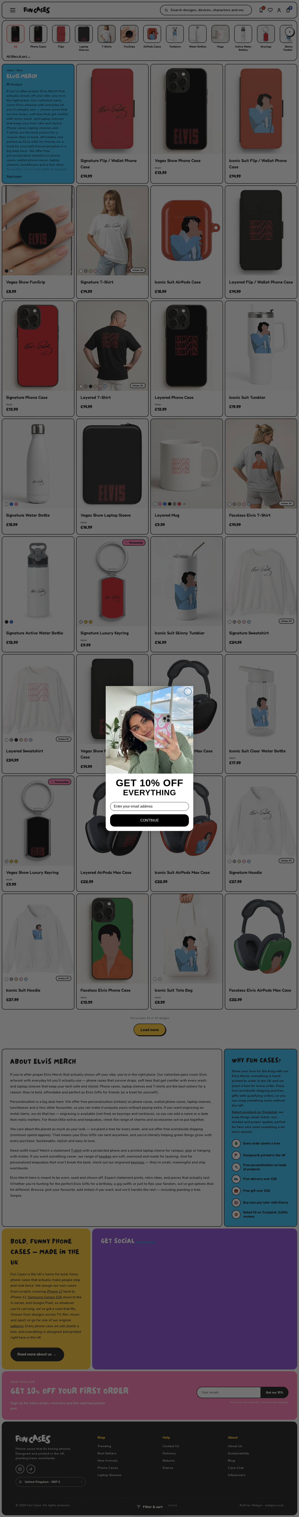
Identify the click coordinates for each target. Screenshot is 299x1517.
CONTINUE (149, 820)
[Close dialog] (188, 691)
